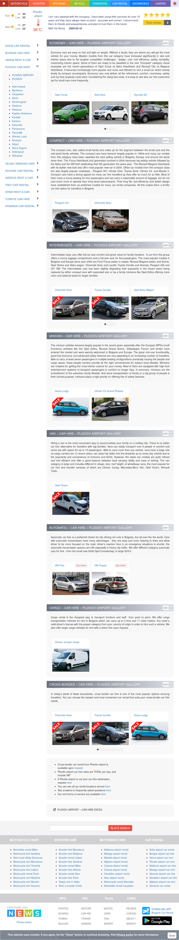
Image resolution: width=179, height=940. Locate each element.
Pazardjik (17, 132)
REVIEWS (131, 908)
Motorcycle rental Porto (26, 873)
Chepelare (18, 94)
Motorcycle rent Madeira (26, 877)
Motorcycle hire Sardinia (26, 853)
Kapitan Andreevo (22, 113)
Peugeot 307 (62, 202)
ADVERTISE (110, 923)
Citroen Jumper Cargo (67, 642)
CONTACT (132, 913)
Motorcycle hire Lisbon (25, 869)
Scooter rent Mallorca (71, 853)
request (78, 768)
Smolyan (17, 140)
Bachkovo (17, 90)
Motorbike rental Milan (25, 849)
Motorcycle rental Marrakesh (120, 881)
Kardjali (16, 117)
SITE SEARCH (121, 828)
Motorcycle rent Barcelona (27, 861)
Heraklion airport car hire (163, 877)
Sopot (15, 144)
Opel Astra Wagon (144, 290)
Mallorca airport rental (116, 849)
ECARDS (63, 913)
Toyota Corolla (102, 290)
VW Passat (100, 565)
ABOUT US (132, 918)
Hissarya (17, 109)
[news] (24, 911)
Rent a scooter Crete (70, 885)
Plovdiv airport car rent (161, 861)
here (69, 782)
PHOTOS (63, 908)
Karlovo (16, 121)
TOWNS (62, 918)
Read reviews (153, 22)
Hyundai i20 (140, 94)
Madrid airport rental (115, 857)
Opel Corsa (61, 94)
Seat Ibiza (99, 94)
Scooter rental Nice (69, 873)
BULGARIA (64, 923)
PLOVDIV (17, 79)
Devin (15, 98)
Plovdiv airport (37, 14)
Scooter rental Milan (70, 865)
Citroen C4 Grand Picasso (108, 391)
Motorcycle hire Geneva (26, 885)
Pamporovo (18, 128)
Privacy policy (24, 922)
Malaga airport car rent (162, 869)
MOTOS (108, 908)
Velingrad (17, 155)
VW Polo (59, 565)
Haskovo (17, 105)
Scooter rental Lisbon (70, 857)
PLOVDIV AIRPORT (23, 75)
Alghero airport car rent (162, 881)
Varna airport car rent (161, 857)
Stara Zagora (19, 148)
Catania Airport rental (116, 865)
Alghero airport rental (116, 861)
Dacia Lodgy (62, 391)
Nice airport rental (114, 877)
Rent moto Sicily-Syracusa (27, 857)
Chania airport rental (115, 869)
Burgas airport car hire (161, 853)
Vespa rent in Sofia (69, 881)
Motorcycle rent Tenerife (26, 865)
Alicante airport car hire (162, 873)
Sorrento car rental (159, 885)
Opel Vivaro (61, 485)
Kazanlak (17, 125)
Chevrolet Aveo (102, 202)
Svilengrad (18, 151)
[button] (19, 3)
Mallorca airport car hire (162, 865)
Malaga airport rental (115, 853)
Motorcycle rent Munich (26, 881)
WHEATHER (133, 923)
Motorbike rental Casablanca (120, 885)
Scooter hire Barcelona (71, 849)
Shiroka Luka (19, 136)
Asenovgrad (18, 86)
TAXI (106, 918)
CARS (107, 913)
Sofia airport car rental (161, 849)
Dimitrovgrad (19, 102)
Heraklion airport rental (117, 873)
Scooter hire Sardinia (70, 861)
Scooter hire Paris (68, 877)
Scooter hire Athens (70, 869)
